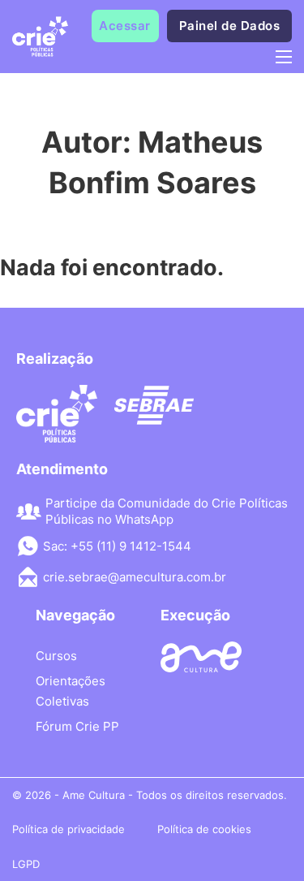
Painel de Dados (229, 25)
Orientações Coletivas (70, 691)
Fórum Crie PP (77, 726)
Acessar (125, 25)
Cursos (56, 655)
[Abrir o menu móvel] (284, 56)
